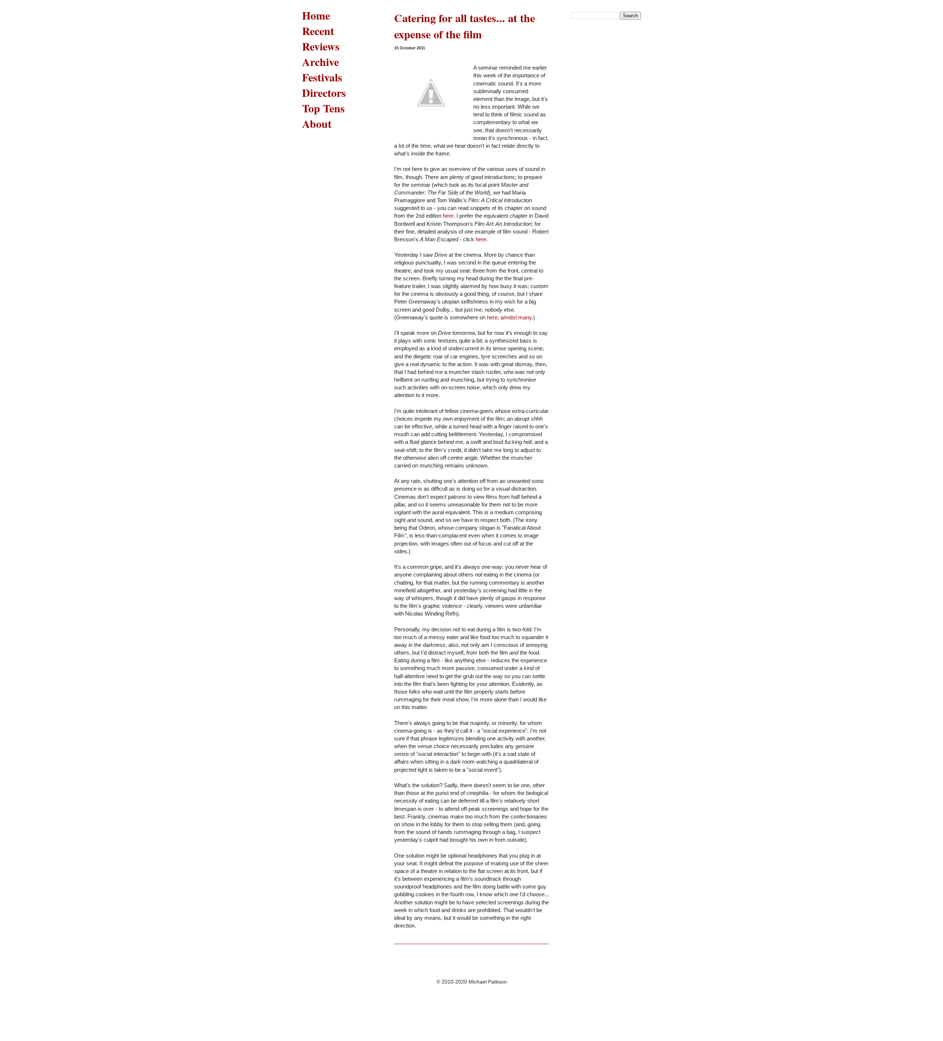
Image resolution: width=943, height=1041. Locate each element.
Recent (318, 30)
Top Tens (323, 108)
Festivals (322, 77)
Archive (320, 61)
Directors (324, 92)
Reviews (321, 46)
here (448, 216)
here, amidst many (509, 317)
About (317, 123)
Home (316, 15)
